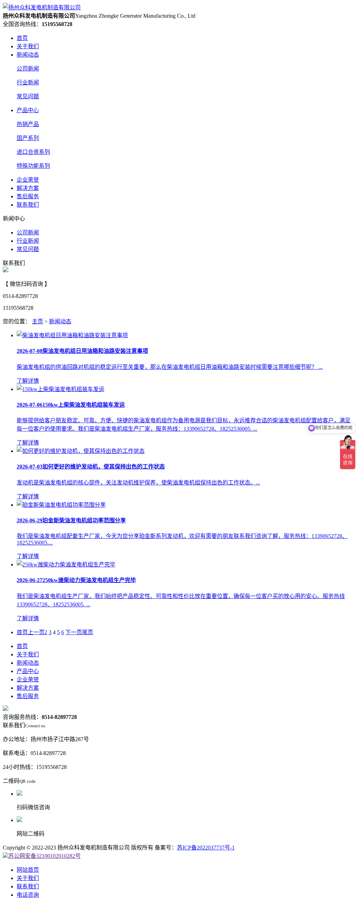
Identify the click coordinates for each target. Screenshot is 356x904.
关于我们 (28, 46)
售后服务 (28, 196)
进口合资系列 (33, 152)
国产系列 (28, 138)
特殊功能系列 (33, 166)
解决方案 (28, 188)
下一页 (73, 632)
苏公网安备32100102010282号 (44, 856)
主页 (37, 321)
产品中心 (28, 110)
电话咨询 (28, 895)
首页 (22, 38)
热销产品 (28, 124)
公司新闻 (28, 69)
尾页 (87, 632)
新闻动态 (28, 55)
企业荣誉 (28, 180)
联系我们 (28, 205)
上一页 (36, 632)
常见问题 (28, 96)
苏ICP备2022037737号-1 (206, 848)
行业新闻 (28, 82)
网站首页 (28, 870)
